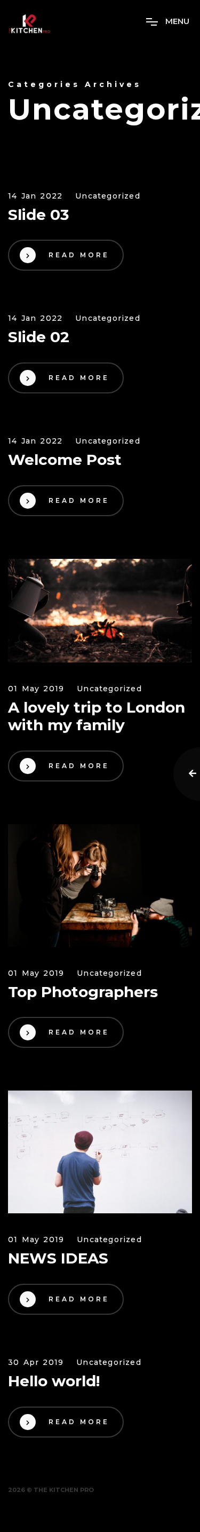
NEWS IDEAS (58, 1258)
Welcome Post (65, 460)
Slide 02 (38, 337)
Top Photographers (83, 992)
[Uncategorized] (100, 610)
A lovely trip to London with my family (96, 717)
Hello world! (54, 1381)
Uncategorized (107, 196)
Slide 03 (38, 215)
